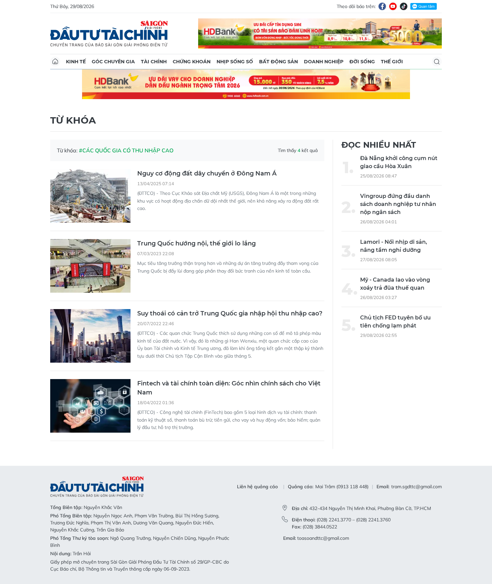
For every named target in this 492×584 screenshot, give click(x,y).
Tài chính (154, 62)
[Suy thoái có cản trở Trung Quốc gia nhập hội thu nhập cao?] (90, 336)
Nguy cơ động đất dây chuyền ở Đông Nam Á (206, 173)
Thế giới (392, 62)
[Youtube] (393, 6)
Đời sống (362, 62)
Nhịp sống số (235, 62)
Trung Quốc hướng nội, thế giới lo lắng (196, 243)
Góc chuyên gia (113, 62)
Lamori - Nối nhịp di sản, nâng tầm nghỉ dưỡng (393, 246)
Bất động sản (278, 62)
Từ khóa (73, 120)
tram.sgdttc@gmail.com (416, 487)
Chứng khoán (192, 62)
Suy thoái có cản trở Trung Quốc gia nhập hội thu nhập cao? (229, 313)
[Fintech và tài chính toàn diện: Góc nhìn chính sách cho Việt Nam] (90, 406)
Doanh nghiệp (323, 62)
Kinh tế (76, 62)
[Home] (55, 62)
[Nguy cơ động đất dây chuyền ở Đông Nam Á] (90, 196)
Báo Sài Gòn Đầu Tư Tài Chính (109, 33)
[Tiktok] (404, 6)
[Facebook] (382, 6)
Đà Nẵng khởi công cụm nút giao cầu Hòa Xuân (398, 162)
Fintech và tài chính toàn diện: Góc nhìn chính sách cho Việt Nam (229, 388)
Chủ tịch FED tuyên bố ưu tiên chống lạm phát (395, 321)
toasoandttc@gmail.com (323, 538)
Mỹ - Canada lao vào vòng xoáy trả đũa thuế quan (395, 284)
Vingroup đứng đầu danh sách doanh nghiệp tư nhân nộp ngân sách (398, 204)
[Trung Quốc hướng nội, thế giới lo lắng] (90, 266)
